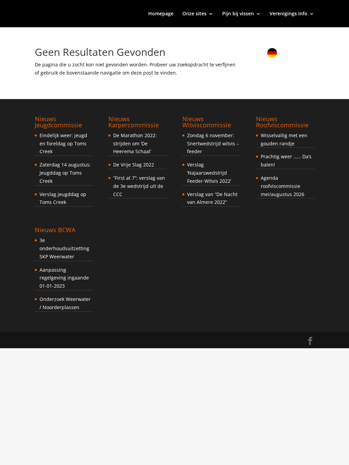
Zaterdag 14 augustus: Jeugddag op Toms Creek (65, 172)
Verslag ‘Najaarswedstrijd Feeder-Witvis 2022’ (209, 172)
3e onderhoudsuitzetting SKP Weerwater (64, 248)
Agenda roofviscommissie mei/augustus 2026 (282, 186)
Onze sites (194, 14)
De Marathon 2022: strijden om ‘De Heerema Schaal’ (135, 143)
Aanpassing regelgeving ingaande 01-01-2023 (64, 278)
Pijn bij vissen (238, 14)
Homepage (160, 14)
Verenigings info (288, 14)
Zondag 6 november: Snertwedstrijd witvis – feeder (213, 143)
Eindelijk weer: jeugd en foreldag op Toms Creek (63, 143)
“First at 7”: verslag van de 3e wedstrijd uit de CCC (139, 186)
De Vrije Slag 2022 (133, 164)
